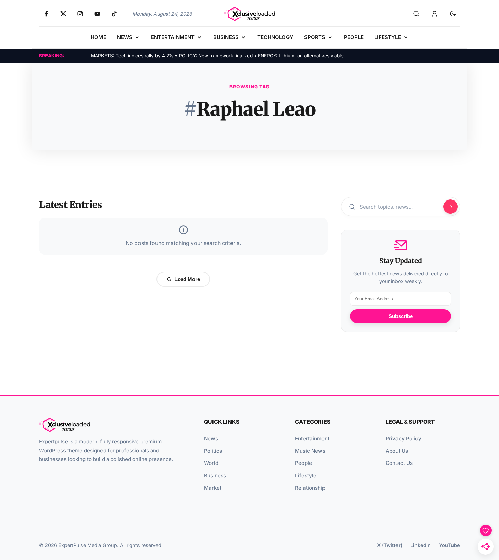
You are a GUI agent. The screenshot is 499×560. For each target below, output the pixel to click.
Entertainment (312, 438)
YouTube (449, 545)
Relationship (310, 488)
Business (215, 475)
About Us (397, 451)
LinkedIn (420, 545)
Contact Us (399, 463)
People (303, 463)
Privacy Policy (403, 438)
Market (212, 488)
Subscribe (401, 316)
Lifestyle (305, 475)
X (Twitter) (389, 545)
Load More (187, 279)
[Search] (416, 14)
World (211, 463)
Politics (213, 451)
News (211, 438)
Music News (310, 451)
